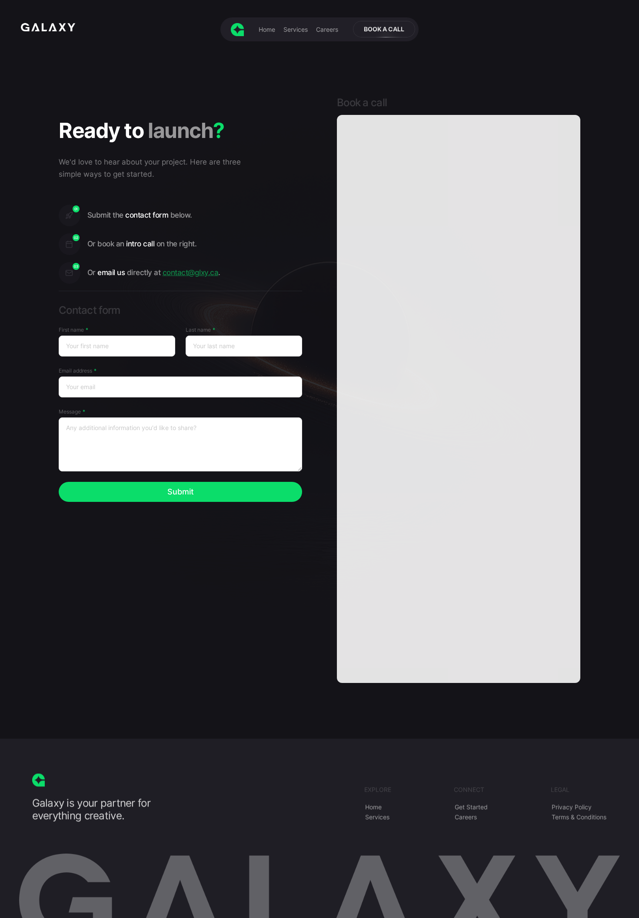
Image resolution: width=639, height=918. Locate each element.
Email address (75, 370)
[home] (237, 29)
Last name (198, 329)
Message (70, 411)
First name (71, 329)
